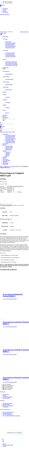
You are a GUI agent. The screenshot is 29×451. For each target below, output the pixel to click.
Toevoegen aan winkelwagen (6, 205)
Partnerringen (5, 67)
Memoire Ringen (9, 84)
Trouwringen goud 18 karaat (11, 65)
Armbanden (7, 102)
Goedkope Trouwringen (10, 56)
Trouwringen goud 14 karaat (11, 64)
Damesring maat (3, 187)
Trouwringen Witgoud (10, 44)
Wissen (20, 191)
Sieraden (4, 92)
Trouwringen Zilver (9, 54)
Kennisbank (5, 8)
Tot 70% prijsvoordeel (7, 414)
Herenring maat (3, 189)
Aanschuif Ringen (9, 79)
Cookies (4, 446)
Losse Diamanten (6, 160)
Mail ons (7, 14)
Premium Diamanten (7, 413)
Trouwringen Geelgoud (10, 42)
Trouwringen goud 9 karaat (11, 62)
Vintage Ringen (8, 89)
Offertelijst (5, 161)
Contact (4, 9)
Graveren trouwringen (7, 403)
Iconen (1, 190)
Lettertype (2, 191)
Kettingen (7, 107)
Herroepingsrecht (6, 398)
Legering (2, 186)
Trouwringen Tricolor (10, 47)
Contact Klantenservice (8, 396)
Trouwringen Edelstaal (10, 52)
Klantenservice (6, 394)
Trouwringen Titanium (10, 55)
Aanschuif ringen (9, 147)
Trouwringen (5, 36)
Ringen (4, 68)
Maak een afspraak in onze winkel (7, 131)
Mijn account (5, 12)
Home (1, 166)
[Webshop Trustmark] (9, 429)
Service (4, 116)
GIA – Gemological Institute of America (11, 415)
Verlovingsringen (9, 74)
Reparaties (5, 115)
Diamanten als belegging (8, 405)
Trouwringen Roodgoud (10, 46)
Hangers (7, 112)
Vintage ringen (8, 149)
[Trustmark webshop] (17, 31)
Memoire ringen (8, 148)
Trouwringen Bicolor (9, 45)
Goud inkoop (5, 117)
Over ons (5, 11)
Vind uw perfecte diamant (8, 412)
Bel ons (2, 14)
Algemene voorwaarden (8, 445)
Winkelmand (5, 164)
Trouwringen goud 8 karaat (11, 61)
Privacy (4, 443)
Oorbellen (7, 97)
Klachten (5, 395)
